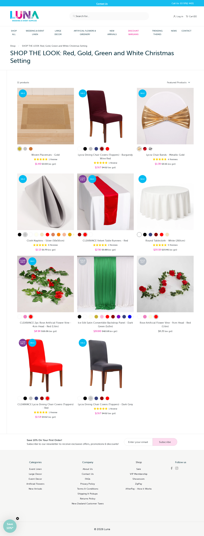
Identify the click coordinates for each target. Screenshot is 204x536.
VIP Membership (138, 474)
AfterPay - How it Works (139, 488)
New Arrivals (112, 32)
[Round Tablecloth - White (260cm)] (139, 234)
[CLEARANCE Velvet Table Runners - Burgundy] (79, 234)
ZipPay (138, 483)
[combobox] (109, 16)
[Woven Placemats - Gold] (20, 149)
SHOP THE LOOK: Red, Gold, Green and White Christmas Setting (54, 45)
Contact (186, 30)
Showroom (139, 478)
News (174, 30)
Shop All (14, 32)
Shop (12, 45)
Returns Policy (87, 498)
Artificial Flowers (35, 483)
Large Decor (58, 32)
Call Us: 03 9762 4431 (183, 3)
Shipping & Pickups (88, 493)
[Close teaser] (17, 518)
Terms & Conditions (87, 488)
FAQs (87, 478)
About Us (88, 469)
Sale (138, 469)
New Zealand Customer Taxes (88, 503)
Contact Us (102, 3)
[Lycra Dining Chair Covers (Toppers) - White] (79, 149)
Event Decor (35, 478)
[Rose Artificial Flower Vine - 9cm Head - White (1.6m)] (139, 317)
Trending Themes (157, 32)
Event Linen (35, 469)
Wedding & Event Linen (35, 32)
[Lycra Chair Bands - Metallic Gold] (139, 149)
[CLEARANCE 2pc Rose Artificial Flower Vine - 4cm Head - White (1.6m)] (20, 317)
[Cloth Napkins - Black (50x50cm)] (20, 234)
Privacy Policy (87, 483)
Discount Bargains (133, 32)
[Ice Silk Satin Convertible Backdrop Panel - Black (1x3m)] (79, 317)
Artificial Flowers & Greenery (85, 32)
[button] (10, 526)
